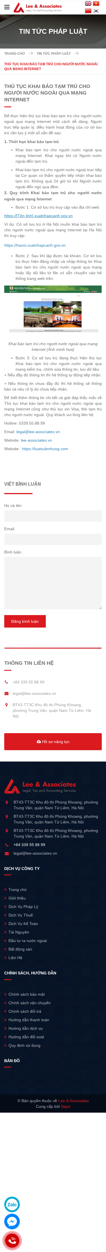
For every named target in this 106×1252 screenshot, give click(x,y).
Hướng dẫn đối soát (26, 1037)
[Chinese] (88, 11)
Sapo (65, 1106)
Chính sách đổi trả (24, 1011)
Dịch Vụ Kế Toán (23, 923)
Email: (9, 529)
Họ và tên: (13, 505)
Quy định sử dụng (24, 1045)
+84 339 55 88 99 (28, 682)
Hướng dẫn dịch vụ (25, 1028)
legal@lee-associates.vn (34, 693)
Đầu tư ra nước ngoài (27, 940)
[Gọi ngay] (12, 1241)
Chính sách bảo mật (26, 994)
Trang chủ (14, 54)
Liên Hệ (15, 957)
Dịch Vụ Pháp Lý (23, 906)
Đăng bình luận (25, 621)
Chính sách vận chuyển (29, 1003)
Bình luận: (13, 552)
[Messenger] (12, 1221)
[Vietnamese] (96, 3)
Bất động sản (20, 949)
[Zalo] (12, 1204)
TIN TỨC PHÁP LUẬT (54, 54)
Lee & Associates (73, 1100)
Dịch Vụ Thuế (20, 915)
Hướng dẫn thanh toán (28, 1020)
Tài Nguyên (18, 932)
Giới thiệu (17, 898)
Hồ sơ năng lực (55, 741)
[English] (88, 3)
